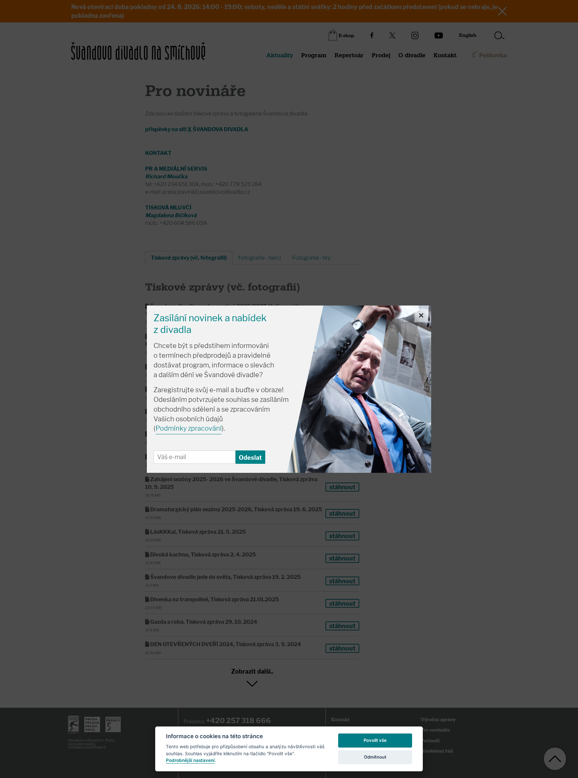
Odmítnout (375, 757)
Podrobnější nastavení (190, 760)
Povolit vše (375, 740)
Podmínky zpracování (189, 428)
